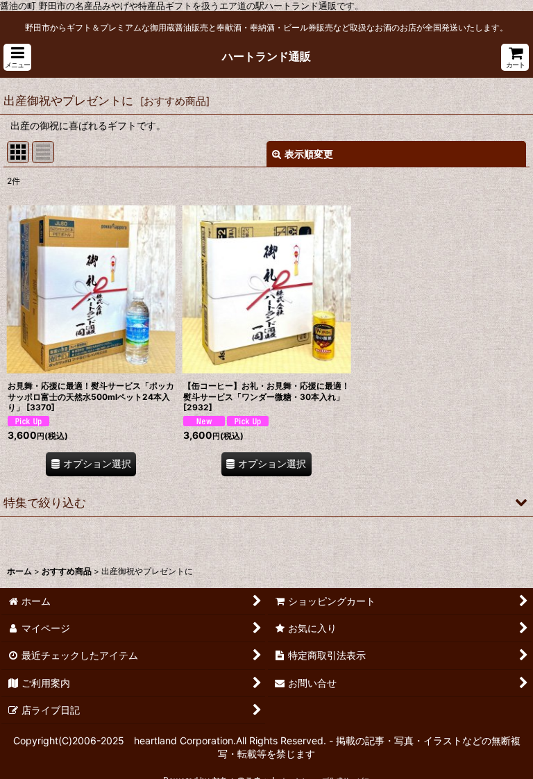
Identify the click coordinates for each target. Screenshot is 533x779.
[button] (17, 57)
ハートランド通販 (266, 56)
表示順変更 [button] (309, 154)
